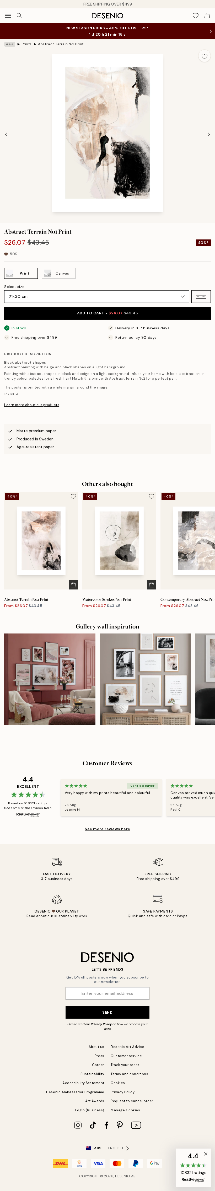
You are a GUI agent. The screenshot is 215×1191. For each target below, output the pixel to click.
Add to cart (107, 313)
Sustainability (92, 1074)
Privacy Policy (101, 1024)
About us (96, 1047)
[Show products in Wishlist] (195, 15)
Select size (14, 286)
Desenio (122, 1176)
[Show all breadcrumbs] (9, 44)
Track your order (125, 1065)
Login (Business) (89, 1110)
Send (107, 1012)
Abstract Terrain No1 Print (61, 44)
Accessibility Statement (83, 1083)
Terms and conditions (129, 1074)
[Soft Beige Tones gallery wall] (145, 679)
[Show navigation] (8, 15)
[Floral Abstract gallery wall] (49, 679)
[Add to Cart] (73, 584)
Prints (27, 44)
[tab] (36, 221)
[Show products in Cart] (207, 15)
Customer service (126, 1056)
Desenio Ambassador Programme (75, 1092)
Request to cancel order (132, 1101)
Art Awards (94, 1101)
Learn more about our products (31, 405)
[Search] (19, 15)
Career (98, 1065)
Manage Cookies (125, 1110)
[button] (201, 296)
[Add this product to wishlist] (204, 56)
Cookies (118, 1083)
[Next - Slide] (209, 134)
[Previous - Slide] (6, 134)
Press (99, 1056)
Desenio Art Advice (127, 1047)
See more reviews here (107, 829)
